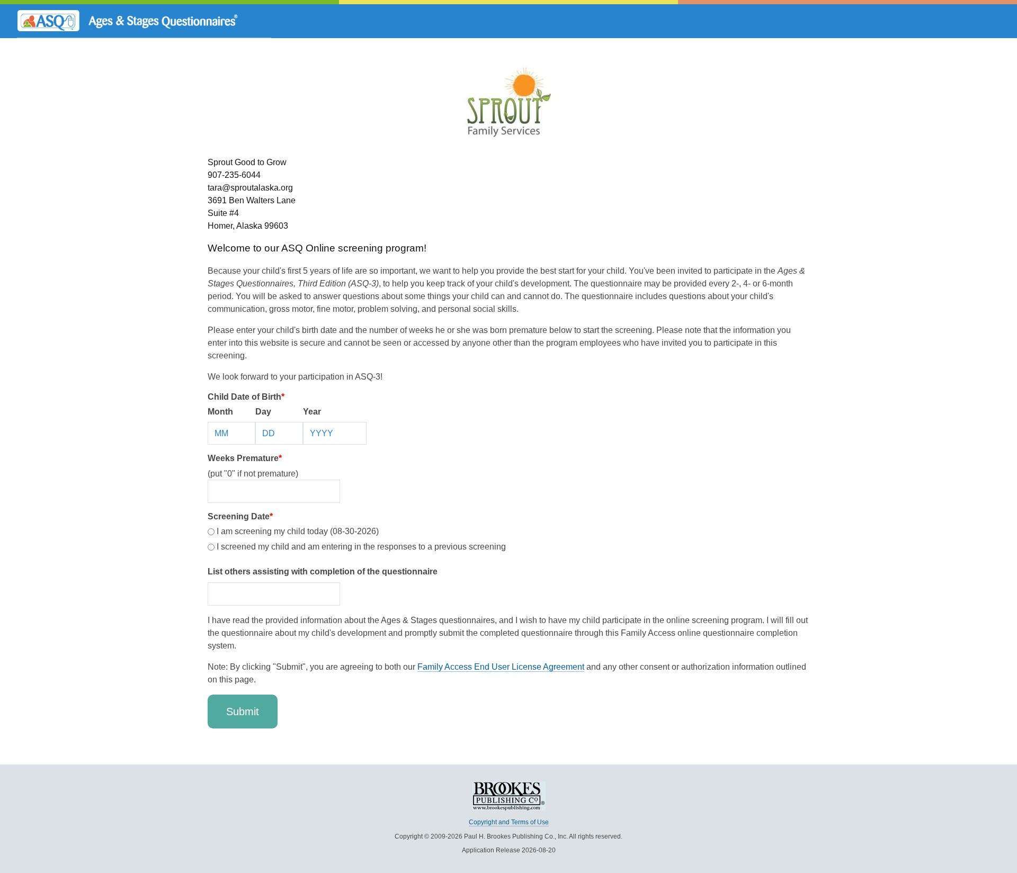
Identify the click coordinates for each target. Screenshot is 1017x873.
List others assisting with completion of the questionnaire (323, 571)
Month (220, 411)
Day (263, 411)
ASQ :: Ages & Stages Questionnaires (144, 21)
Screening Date (240, 516)
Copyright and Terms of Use (509, 822)
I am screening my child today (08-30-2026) (297, 531)
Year (312, 411)
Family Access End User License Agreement (500, 666)
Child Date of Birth (246, 396)
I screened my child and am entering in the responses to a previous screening (360, 546)
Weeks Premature (245, 458)
